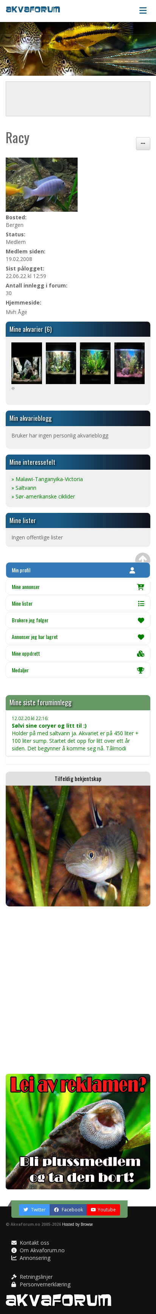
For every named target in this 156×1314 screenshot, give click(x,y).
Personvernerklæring (44, 1284)
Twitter (38, 1209)
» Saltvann (23, 487)
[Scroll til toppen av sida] (142, 560)
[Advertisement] (78, 990)
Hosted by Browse (77, 1224)
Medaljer (20, 670)
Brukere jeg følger (30, 620)
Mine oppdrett (26, 653)
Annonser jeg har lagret (35, 637)
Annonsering (34, 1257)
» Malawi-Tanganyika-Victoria (47, 479)
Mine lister (22, 603)
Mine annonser (26, 587)
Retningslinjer (35, 1276)
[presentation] (12, 388)
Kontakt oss (33, 1242)
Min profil (21, 570)
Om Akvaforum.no (41, 1250)
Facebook (72, 1209)
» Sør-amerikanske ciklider (43, 496)
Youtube (107, 1209)
